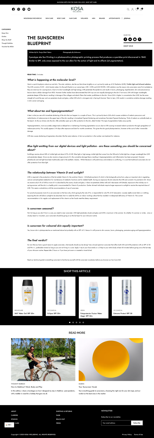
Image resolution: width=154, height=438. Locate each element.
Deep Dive (5, 33)
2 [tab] (73, 322)
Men (93, 18)
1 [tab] (69, 322)
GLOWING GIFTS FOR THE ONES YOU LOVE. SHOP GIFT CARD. (77, 2)
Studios (14, 419)
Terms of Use (138, 434)
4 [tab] (79, 322)
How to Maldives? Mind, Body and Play (26, 387)
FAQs (58, 415)
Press (58, 423)
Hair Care (73, 18)
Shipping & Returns (64, 411)
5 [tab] (83, 322)
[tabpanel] (27, 296)
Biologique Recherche (33, 18)
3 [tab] (76, 322)
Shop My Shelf (6, 40)
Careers (14, 415)
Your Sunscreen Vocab (88, 387)
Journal (127, 18)
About (13, 411)
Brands (102, 18)
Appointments (114, 18)
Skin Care (49, 18)
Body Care (61, 18)
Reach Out (60, 419)
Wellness (84, 18)
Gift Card (15, 423)
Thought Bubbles (7, 43)
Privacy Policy (127, 434)
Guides (4, 36)
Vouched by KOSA (8, 47)
